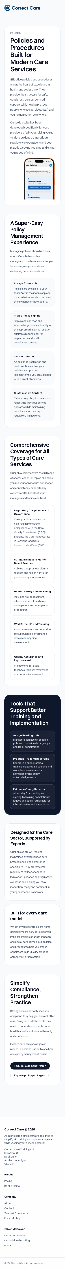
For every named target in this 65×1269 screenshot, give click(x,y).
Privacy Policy (12, 1218)
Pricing (8, 1181)
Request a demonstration (30, 1066)
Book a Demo (12, 1186)
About (8, 1203)
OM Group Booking (15, 1235)
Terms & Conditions (16, 1213)
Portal (7, 1245)
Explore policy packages (29, 1075)
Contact (9, 1208)
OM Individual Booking (17, 1240)
